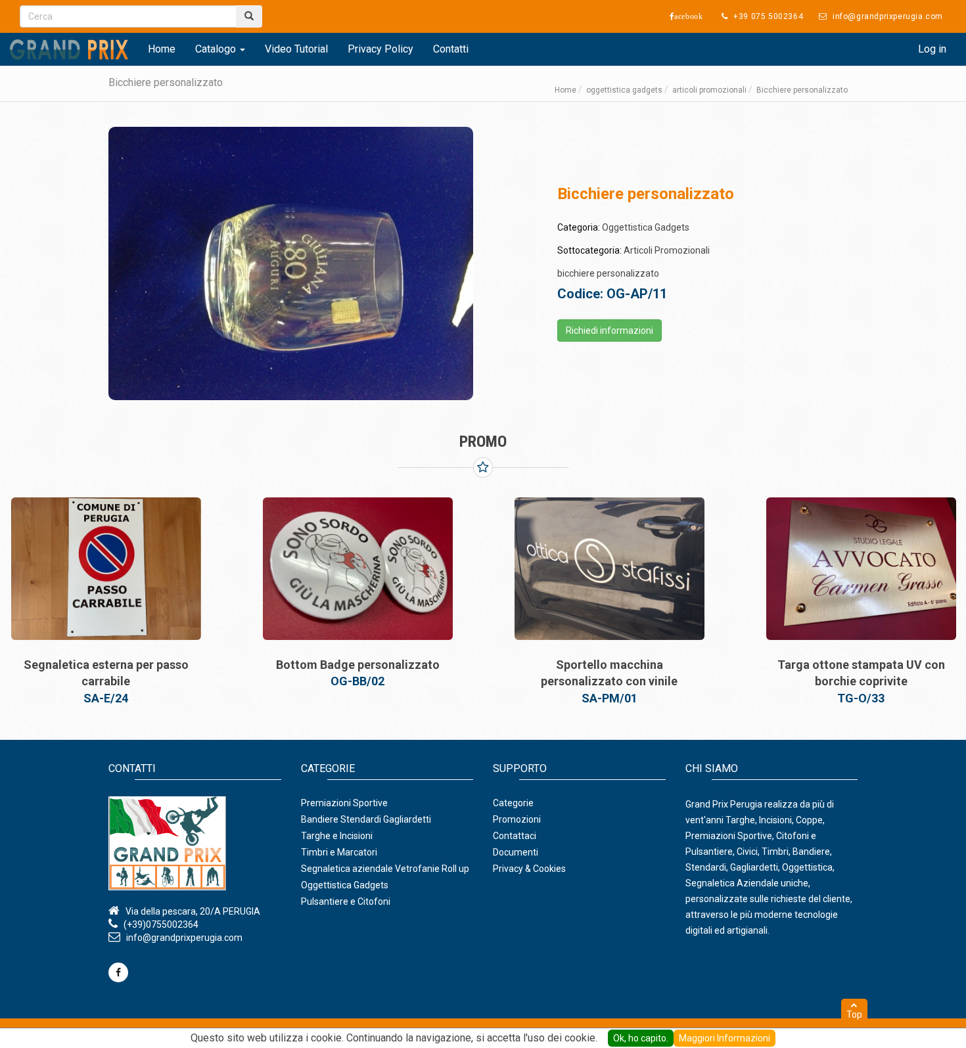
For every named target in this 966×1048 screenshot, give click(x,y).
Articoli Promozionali (667, 250)
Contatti (451, 49)
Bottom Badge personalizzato (358, 665)
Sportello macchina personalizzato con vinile (609, 673)
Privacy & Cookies (529, 868)
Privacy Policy (380, 49)
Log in (932, 49)
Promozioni (517, 819)
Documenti (515, 852)
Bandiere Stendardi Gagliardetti (366, 819)
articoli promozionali (709, 90)
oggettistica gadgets (624, 90)
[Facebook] (118, 972)
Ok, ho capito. (640, 1038)
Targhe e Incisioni (337, 836)
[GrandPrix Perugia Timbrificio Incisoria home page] (194, 843)
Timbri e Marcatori (339, 852)
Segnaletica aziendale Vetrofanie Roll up (385, 868)
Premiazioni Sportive (344, 803)
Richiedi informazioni (609, 330)
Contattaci (514, 836)
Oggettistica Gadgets (645, 227)
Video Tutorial (296, 49)
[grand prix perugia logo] (69, 49)
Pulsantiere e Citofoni (345, 901)
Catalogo (217, 49)
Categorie (513, 803)
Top (854, 1014)
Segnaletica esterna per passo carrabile (106, 673)
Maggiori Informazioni (724, 1038)
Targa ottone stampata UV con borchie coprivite (861, 673)
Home (161, 49)
